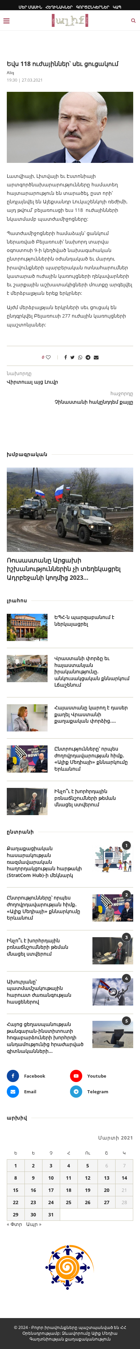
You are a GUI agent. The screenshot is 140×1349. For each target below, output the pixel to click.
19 (87, 1190)
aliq (10, 72)
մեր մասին (30, 7)
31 (51, 1214)
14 (124, 1178)
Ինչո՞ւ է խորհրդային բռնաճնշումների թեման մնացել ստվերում (85, 798)
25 (68, 1202)
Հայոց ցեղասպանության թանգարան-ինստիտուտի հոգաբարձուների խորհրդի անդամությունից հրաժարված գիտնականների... (45, 1037)
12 (87, 1178)
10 (51, 1178)
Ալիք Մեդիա (104, 1333)
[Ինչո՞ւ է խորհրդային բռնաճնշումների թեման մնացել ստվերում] (27, 801)
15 (15, 1190)
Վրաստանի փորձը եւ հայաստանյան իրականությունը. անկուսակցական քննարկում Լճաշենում (91, 671)
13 (106, 1178)
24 (51, 1202)
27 (106, 1202)
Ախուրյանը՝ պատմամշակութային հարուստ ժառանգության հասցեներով (39, 991)
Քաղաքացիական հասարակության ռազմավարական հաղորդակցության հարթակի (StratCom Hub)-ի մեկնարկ (44, 861)
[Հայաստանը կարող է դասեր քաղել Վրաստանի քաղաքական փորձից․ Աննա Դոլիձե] (27, 717)
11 (68, 1178)
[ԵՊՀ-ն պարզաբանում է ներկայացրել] (27, 627)
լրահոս (17, 600)
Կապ (117, 7)
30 (33, 1214)
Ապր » (33, 1224)
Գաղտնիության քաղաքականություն (70, 1339)
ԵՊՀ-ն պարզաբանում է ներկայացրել (84, 620)
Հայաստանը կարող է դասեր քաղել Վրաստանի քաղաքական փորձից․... (91, 714)
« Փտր (14, 1224)
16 (33, 1190)
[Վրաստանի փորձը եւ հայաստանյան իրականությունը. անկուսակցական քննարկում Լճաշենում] (27, 668)
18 (68, 1190)
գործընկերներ (92, 7)
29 (15, 1214)
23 (33, 1202)
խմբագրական (27, 454)
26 (87, 1202)
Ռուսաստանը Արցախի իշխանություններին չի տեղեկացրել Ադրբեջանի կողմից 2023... (64, 568)
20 (106, 1190)
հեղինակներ (59, 7)
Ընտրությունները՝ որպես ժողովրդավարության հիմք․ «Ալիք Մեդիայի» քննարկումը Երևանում (91, 758)
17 (51, 1190)
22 (15, 1202)
